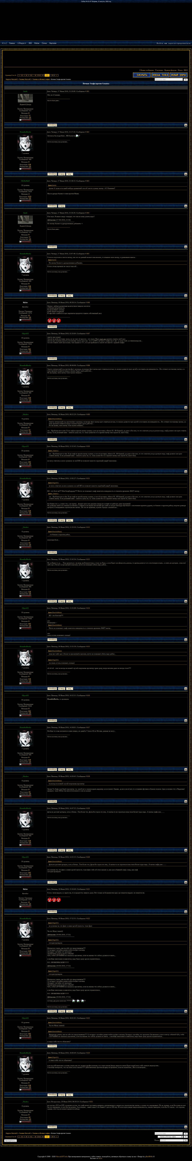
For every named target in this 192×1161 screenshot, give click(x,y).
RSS (30, 43)
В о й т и (160, 43)
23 (38, 75)
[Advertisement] (96, 59)
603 (88, 181)
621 (88, 889)
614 (88, 608)
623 (88, 1018)
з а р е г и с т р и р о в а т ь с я (179, 43)
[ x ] (5, 43)
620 (88, 857)
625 (91, 1102)
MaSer (25, 302)
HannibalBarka (25, 132)
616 (88, 695)
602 (88, 132)
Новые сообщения (147, 70)
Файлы (36, 43)
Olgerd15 (25, 333)
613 (88, 559)
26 (52, 75)
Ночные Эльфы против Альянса (61, 79)
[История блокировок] (30, 117)
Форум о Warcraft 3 (12, 79)
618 (88, 776)
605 (88, 254)
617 (88, 727)
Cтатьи (44, 43)
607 (88, 333)
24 (42, 75)
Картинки (53, 43)
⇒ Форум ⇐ (21, 43)
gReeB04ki (149, 1156)
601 (88, 91)
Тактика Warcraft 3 (25, 79)
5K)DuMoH (25, 181)
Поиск (180, 70)
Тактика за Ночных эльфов (41, 79)
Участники (159, 70)
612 (88, 527)
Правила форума (170, 70)
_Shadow (25, 414)
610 (88, 446)
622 (88, 918)
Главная (12, 43)
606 (88, 302)
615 (88, 646)
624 (88, 1053)
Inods (25, 91)
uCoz (100, 1158)
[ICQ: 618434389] (69, 174)
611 (88, 478)
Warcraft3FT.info (62, 1156)
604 (88, 213)
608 (88, 365)
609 (88, 414)
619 (88, 808)
